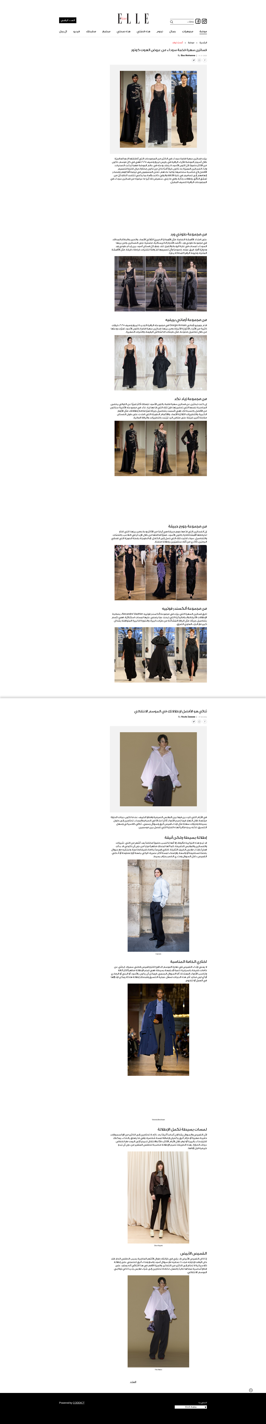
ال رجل (63, 31)
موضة (203, 31)
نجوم (160, 31)
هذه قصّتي (143, 31)
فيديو (76, 31)
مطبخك (91, 31)
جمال (172, 31)
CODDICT (79, 1403)
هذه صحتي (123, 31)
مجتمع (106, 31)
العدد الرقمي (68, 20)
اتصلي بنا (203, 1403)
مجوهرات (187, 31)
